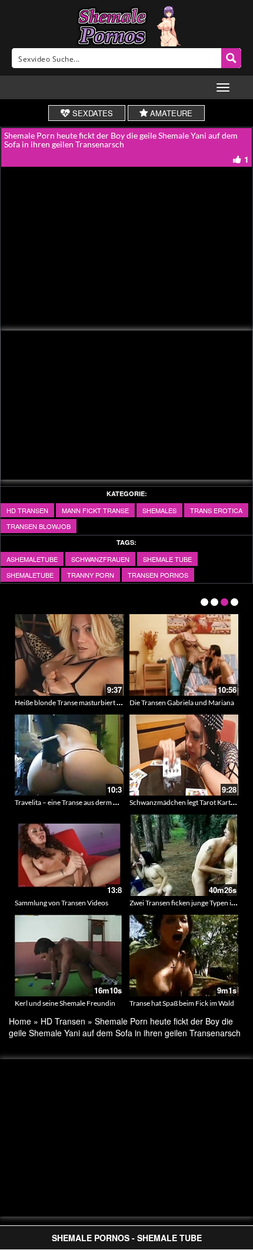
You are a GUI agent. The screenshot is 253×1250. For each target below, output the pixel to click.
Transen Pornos (158, 574)
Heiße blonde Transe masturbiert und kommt (83, 702)
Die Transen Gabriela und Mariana (181, 702)
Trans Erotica (216, 510)
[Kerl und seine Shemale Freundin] (69, 955)
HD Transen (27, 510)
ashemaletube (32, 559)
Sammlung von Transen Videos (61, 902)
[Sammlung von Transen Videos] (69, 855)
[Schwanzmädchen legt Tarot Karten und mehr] (183, 755)
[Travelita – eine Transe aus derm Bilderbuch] (69, 755)
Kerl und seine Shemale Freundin (65, 1003)
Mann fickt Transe (95, 510)
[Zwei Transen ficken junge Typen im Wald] (183, 855)
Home (20, 1021)
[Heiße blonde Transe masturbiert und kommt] (69, 655)
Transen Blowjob (38, 526)
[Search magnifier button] (231, 58)
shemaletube (30, 574)
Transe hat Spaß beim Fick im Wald (181, 1003)
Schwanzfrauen (100, 559)
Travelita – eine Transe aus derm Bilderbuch (81, 802)
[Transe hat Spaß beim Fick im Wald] (183, 955)
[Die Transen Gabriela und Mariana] (183, 655)
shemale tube (167, 559)
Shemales (159, 510)
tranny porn (90, 574)
